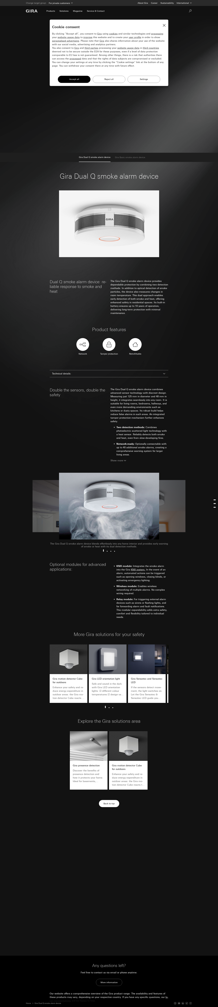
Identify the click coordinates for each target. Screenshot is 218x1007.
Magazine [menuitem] (77, 11)
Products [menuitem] (50, 11)
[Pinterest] (190, 1003)
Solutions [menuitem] (64, 11)
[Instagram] (175, 1003)
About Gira (143, 3)
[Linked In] (182, 1003)
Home (28, 1003)
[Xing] (186, 1003)
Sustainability (167, 3)
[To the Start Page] (32, 10)
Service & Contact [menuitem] (96, 11)
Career (154, 3)
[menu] (214, 503)
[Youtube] (179, 1003)
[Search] (190, 11)
